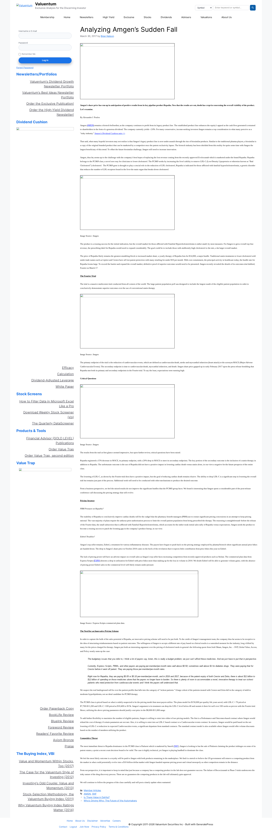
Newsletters (86, 17)
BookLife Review (61, 715)
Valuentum (45, 4)
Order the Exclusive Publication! (50, 103)
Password (23, 42)
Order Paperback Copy (57, 708)
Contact (63, 826)
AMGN (87, 793)
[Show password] (70, 47)
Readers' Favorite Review (55, 734)
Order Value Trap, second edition (49, 455)
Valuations (206, 17)
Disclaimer (92, 820)
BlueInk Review (62, 721)
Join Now (84, 826)
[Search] (253, 8)
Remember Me (28, 54)
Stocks (147, 17)
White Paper (65, 386)
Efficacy (68, 368)
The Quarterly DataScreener (53, 423)
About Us (226, 17)
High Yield (108, 17)
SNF (94, 793)
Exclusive (129, 17)
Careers (117, 820)
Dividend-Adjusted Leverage (52, 380)
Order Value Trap (61, 449)
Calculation (65, 374)
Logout (73, 826)
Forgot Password (24, 67)
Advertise (105, 820)
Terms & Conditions (118, 826)
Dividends (166, 17)
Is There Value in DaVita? (97, 797)
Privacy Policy (99, 826)
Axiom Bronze (63, 740)
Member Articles (92, 790)
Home (67, 17)
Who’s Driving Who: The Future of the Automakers (110, 800)
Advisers (186, 17)
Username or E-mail (28, 31)
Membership (47, 17)
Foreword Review (61, 727)
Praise (69, 746)
